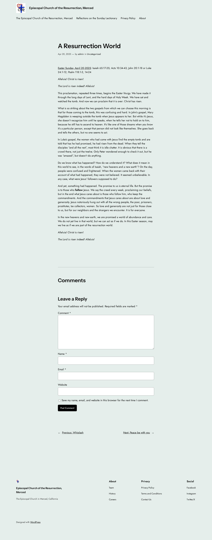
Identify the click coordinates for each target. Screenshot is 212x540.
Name (62, 354)
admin (81, 54)
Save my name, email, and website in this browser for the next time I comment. (105, 400)
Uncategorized (94, 54)
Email (62, 369)
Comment (64, 313)
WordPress (35, 522)
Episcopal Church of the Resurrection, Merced (61, 8)
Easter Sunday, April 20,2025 (74, 68)
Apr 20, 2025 (64, 54)
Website (62, 385)
